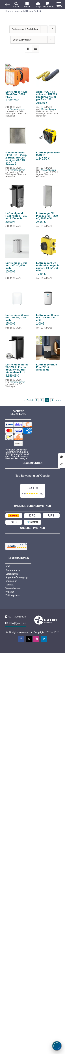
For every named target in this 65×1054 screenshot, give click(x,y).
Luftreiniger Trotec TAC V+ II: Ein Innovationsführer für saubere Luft (16, 368)
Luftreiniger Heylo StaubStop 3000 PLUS (16, 94)
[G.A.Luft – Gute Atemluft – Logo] (8, 4)
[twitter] (29, 639)
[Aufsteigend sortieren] (52, 29)
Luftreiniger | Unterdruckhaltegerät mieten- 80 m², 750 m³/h (47, 266)
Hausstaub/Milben (23, 11)
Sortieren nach (25, 29)
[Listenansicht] (35, 48)
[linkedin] (44, 639)
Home (8, 11)
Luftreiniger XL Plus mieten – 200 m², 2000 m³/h (47, 216)
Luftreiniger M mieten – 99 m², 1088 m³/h (17, 317)
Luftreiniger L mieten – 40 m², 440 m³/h (16, 265)
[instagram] (36, 639)
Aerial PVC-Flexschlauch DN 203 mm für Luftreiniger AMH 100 (46, 95)
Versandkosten (17, 109)
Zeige (22, 40)
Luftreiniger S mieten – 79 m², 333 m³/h (47, 317)
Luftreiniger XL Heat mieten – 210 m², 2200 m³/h (16, 216)
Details (17, 79)
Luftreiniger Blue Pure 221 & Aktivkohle (46, 367)
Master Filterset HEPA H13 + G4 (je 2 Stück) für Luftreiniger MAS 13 (16, 156)
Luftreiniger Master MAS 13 (48, 153)
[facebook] (21, 639)
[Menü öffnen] (56, 1045)
